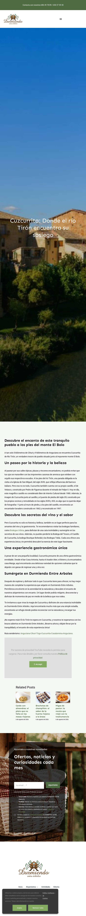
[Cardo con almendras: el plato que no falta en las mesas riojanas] (23, 697)
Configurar (51, 893)
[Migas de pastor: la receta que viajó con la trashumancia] (63, 697)
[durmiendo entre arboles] (34, 860)
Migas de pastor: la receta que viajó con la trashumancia (60, 697)
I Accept (38, 664)
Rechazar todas (38, 908)
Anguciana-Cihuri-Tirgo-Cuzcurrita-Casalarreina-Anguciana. (46, 633)
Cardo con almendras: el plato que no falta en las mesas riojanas (20, 697)
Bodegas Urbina (17, 530)
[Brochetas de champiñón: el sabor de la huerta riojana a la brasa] (43, 697)
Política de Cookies (45, 895)
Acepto (19, 908)
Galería (26, 697)
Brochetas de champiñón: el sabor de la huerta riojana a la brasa (40, 697)
